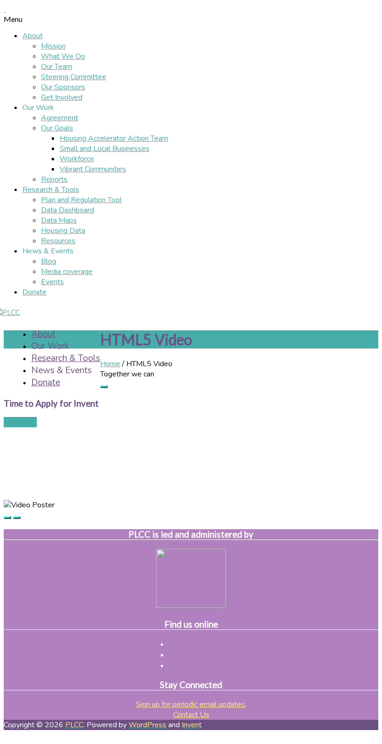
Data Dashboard (67, 210)
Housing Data (63, 230)
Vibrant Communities (93, 169)
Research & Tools (50, 189)
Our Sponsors (63, 87)
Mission (53, 46)
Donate (34, 292)
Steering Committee (73, 77)
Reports (54, 179)
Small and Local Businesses (105, 148)
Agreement (59, 118)
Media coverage (67, 271)
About (32, 36)
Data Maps (59, 220)
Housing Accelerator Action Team (114, 138)
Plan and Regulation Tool (81, 200)
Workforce (77, 159)
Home (110, 364)
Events (52, 282)
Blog (48, 261)
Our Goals (57, 128)
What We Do (63, 56)
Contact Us (191, 715)
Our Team (56, 66)
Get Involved (61, 97)
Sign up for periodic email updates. (191, 704)
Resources (58, 241)
